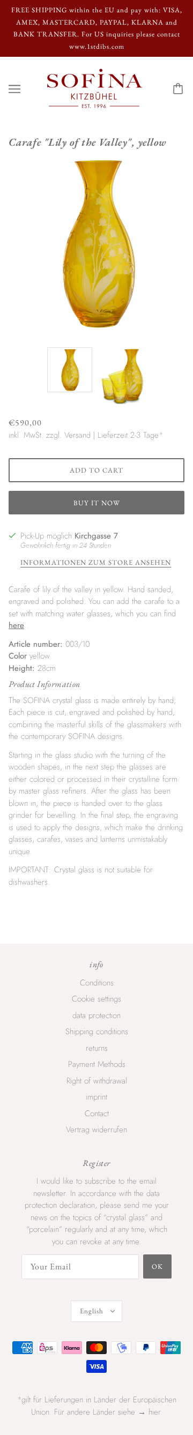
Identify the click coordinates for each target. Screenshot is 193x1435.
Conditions (97, 983)
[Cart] (179, 89)
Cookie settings (96, 999)
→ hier (149, 1412)
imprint (96, 1097)
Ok (157, 1266)
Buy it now (96, 502)
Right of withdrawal (96, 1081)
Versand (77, 435)
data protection (96, 1015)
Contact (97, 1113)
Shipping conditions (96, 1031)
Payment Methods (96, 1064)
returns (97, 1048)
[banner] (94, 88)
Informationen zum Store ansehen (95, 563)
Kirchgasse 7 (96, 536)
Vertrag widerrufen (96, 1129)
